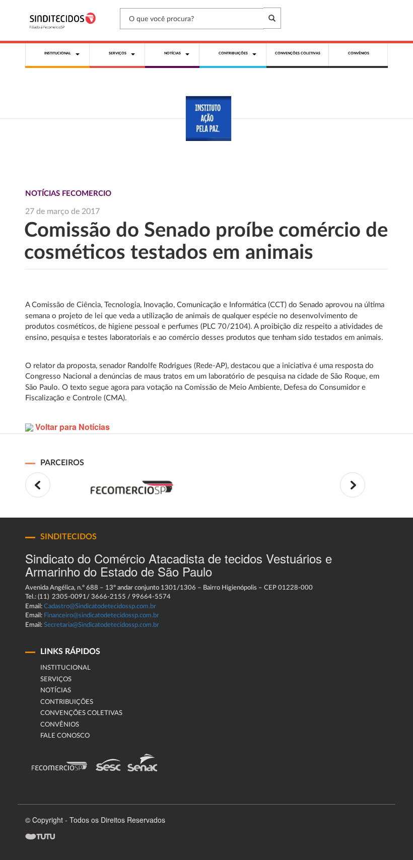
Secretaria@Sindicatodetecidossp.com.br (101, 625)
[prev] (37, 484)
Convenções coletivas (81, 713)
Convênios (59, 725)
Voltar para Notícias (71, 427)
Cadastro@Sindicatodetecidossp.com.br (100, 606)
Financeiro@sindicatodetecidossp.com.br (101, 615)
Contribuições (66, 702)
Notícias (55, 690)
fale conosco (65, 736)
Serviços (56, 679)
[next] (352, 484)
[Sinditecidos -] (65, 20)
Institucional (65, 668)
